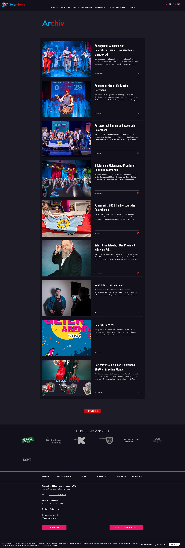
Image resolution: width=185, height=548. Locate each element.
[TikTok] (166, 4)
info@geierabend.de (57, 509)
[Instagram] (174, 4)
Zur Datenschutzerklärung (50, 545)
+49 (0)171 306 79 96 (57, 494)
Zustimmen (174, 544)
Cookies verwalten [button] (147, 544)
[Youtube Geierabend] (178, 4)
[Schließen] (182, 544)
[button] (99, 7)
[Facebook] (170, 4)
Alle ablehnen (161, 544)
